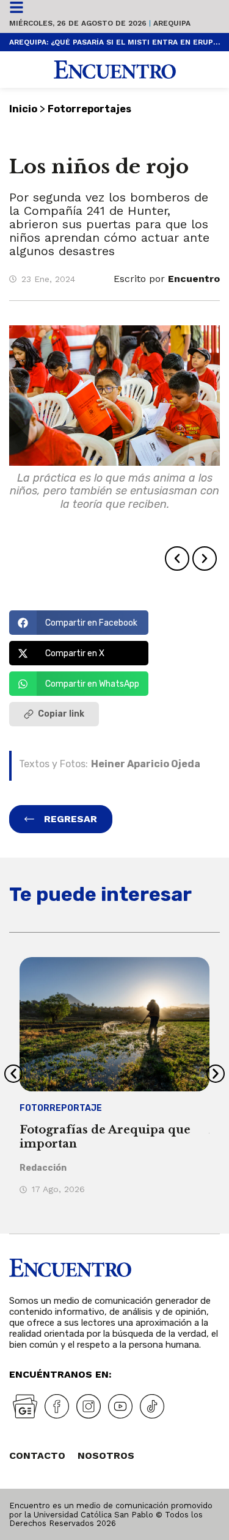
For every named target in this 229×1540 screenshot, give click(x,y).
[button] (177, 558)
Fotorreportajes (89, 109)
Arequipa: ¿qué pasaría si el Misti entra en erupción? (114, 42)
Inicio (23, 109)
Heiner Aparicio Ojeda (145, 764)
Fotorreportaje (61, 1108)
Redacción (43, 1168)
